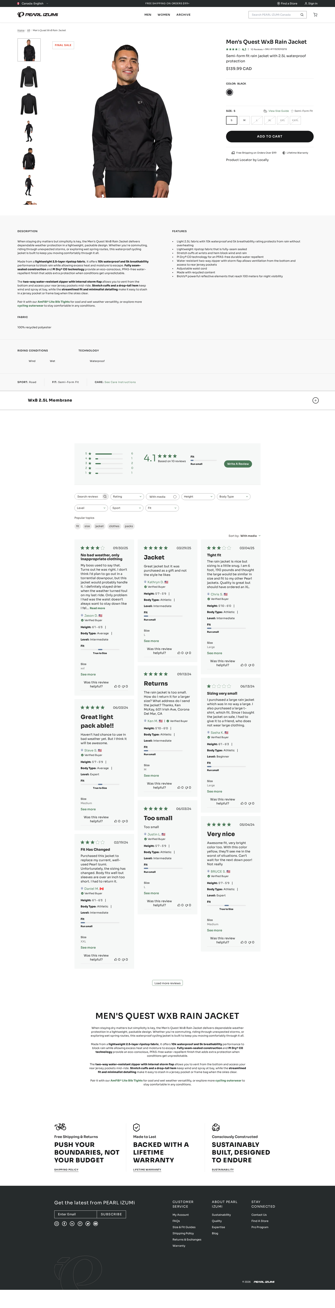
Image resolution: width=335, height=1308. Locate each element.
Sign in (313, 3)
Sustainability (223, 1169)
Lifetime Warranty (147, 1169)
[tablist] (148, 14)
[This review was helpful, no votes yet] (115, 686)
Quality (217, 1221)
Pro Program (260, 1227)
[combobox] (127, 496)
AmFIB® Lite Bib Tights (54, 301)
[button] (276, 111)
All (28, 30)
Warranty (179, 1245)
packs (129, 526)
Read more (97, 608)
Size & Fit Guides (184, 1227)
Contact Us (259, 1215)
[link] (147, 14)
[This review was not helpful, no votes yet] (123, 686)
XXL (282, 120)
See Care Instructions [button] (120, 382)
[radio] (229, 92)
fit (77, 526)
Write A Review (238, 464)
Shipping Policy (66, 1169)
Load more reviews (168, 983)
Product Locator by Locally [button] (247, 160)
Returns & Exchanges (187, 1239)
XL (270, 120)
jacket (99, 526)
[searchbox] (88, 496)
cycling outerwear (30, 305)
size (87, 526)
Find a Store (289, 3)
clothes (114, 526)
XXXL (295, 120)
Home (20, 30)
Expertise (218, 1227)
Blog (215, 1233)
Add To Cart (269, 136)
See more (88, 674)
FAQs (176, 1221)
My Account (181, 1215)
